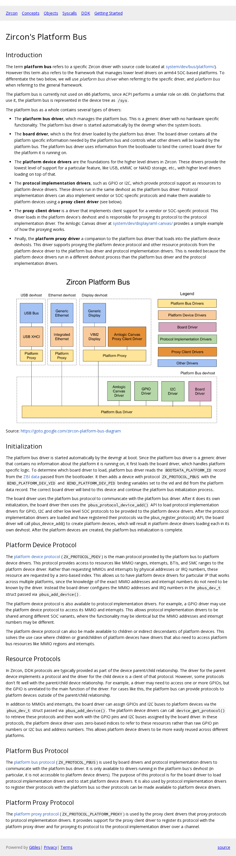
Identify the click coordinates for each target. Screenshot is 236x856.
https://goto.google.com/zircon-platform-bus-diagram (71, 431)
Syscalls (69, 13)
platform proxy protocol (36, 814)
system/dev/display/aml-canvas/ (143, 223)
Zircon (12, 13)
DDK (85, 13)
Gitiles (34, 847)
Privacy (50, 847)
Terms (66, 847)
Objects (51, 13)
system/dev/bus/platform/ (190, 66)
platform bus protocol (34, 762)
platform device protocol (37, 556)
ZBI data (31, 476)
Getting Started (108, 13)
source (224, 847)
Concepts (30, 13)
